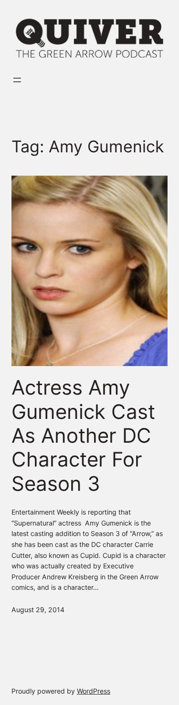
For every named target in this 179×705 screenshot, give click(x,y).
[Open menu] (17, 80)
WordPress (93, 691)
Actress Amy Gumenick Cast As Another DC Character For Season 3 (83, 436)
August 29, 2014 (37, 610)
